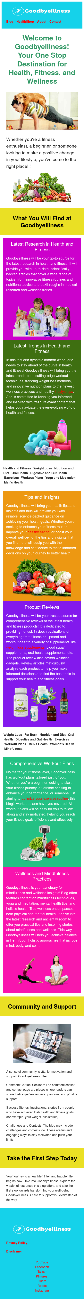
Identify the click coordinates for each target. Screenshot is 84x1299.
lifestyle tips (64, 391)
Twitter (42, 1271)
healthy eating (38, 531)
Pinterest (42, 1276)
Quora (42, 1281)
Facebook (42, 1267)
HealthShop (25, 21)
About (41, 21)
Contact (55, 21)
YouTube (42, 1262)
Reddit (42, 1285)
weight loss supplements (25, 647)
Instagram (42, 1290)
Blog (9, 21)
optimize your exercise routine (44, 798)
